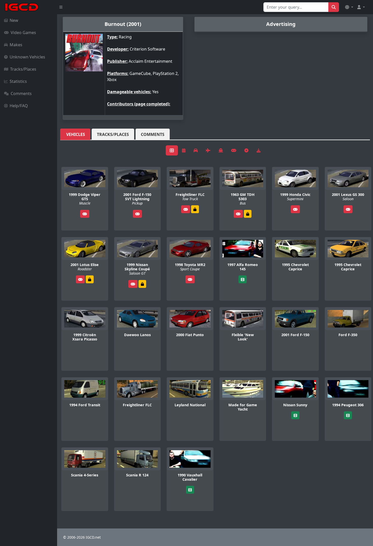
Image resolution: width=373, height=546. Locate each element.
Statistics (18, 81)
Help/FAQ (19, 105)
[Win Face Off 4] (247, 214)
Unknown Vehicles (27, 57)
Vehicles (75, 134)
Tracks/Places (23, 69)
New (14, 20)
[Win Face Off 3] (142, 284)
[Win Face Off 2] (195, 209)
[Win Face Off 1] (89, 279)
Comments (21, 93)
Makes (16, 45)
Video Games (23, 32)
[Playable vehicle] (84, 214)
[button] (349, 7)
